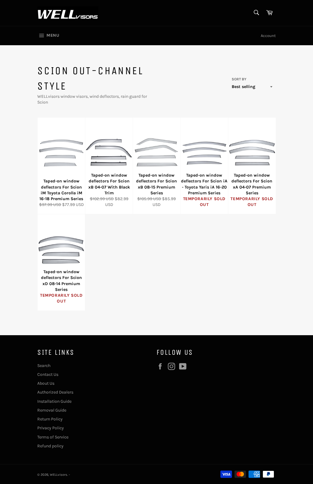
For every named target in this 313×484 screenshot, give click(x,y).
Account (268, 35)
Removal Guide (51, 410)
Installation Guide (54, 401)
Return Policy (50, 419)
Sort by (239, 79)
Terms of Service (52, 437)
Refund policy (50, 446)
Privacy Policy (50, 428)
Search (43, 365)
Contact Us (47, 374)
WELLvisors (58, 475)
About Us (45, 383)
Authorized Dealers (55, 392)
